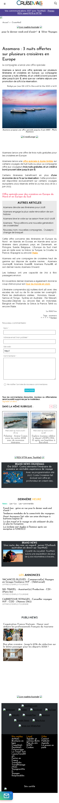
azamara (53, 316)
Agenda (45, 743)
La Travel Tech (19, 752)
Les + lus (12, 504)
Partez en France (16, 759)
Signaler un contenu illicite (33, 740)
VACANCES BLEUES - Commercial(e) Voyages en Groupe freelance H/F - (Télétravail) (28, 580)
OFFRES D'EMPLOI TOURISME (15, 584)
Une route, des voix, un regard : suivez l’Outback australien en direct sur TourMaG (30, 546)
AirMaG (15, 739)
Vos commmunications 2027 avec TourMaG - (29, 12)
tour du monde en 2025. (38, 284)
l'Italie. (35, 253)
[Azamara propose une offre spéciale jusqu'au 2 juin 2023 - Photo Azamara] (29, 91)
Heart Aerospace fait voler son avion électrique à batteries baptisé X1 (26, 518)
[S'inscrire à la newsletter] (6, 795)
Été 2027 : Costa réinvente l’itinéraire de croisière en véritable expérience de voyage (29, 467)
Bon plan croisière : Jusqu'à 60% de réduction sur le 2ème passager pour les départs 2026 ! (29, 645)
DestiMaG (16, 747)
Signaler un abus (9, 401)
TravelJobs (16, 763)
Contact (45, 739)
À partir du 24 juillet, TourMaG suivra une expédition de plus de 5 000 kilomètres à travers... (40, 554)
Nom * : (6, 328)
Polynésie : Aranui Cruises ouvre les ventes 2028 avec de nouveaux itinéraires (15, 438)
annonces (29, 575)
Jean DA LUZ (23, 86)
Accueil (5, 22)
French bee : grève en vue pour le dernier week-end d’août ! (27, 509)
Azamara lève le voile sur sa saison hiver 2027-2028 (29, 218)
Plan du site (32, 743)
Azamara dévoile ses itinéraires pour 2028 (24, 207)
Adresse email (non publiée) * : (16, 337)
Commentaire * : (10, 356)
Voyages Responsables (18, 774)
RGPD (29, 745)
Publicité (45, 741)
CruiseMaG (16, 22)
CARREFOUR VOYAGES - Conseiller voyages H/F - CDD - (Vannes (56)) (27, 600)
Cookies (30, 747)
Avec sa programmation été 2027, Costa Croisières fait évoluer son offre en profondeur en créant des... (40, 476)
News (4, 504)
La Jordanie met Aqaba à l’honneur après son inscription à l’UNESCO (25, 528)
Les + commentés (26, 504)
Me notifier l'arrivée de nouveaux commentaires (27, 384)
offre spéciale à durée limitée (38, 161)
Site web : (7, 347)
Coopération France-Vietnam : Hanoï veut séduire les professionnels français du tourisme (28, 625)
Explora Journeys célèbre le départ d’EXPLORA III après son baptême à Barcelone (43, 438)
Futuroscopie (18, 750)
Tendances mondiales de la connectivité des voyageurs (28, 514)
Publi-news (29, 617)
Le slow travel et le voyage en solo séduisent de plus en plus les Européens (28, 523)
